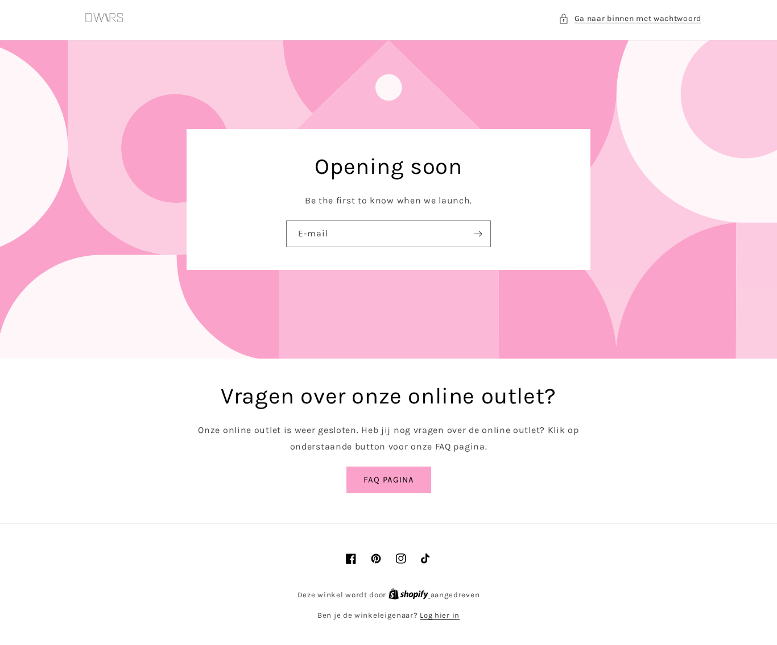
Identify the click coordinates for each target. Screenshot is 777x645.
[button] (630, 18)
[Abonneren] (477, 233)
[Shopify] (409, 594)
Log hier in (440, 615)
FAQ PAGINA (388, 480)
